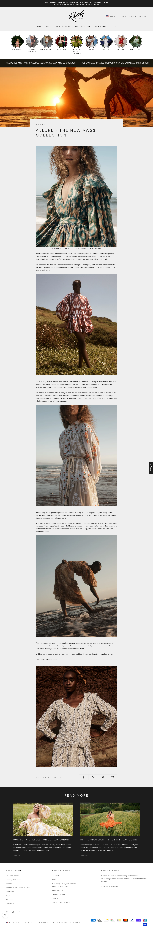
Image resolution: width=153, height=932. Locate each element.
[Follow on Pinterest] (19, 912)
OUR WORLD (101, 26)
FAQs (114, 26)
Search (55, 898)
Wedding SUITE (62, 26)
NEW (39, 26)
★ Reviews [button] (151, 468)
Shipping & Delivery (13, 880)
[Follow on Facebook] (7, 912)
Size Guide (10, 892)
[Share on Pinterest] (103, 777)
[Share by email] (112, 777)
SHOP (48, 26)
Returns (9, 884)
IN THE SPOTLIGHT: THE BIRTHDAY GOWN (108, 839)
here (54, 659)
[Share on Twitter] (93, 777)
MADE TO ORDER (83, 26)
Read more (17, 855)
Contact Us (10, 903)
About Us (56, 876)
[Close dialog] (149, 866)
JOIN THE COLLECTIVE (82, 914)
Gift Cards (9, 899)
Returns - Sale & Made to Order (18, 888)
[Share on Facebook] (83, 777)
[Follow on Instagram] (13, 912)
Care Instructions (12, 876)
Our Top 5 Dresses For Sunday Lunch (41, 839)
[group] (17, 43)
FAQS (54, 880)
